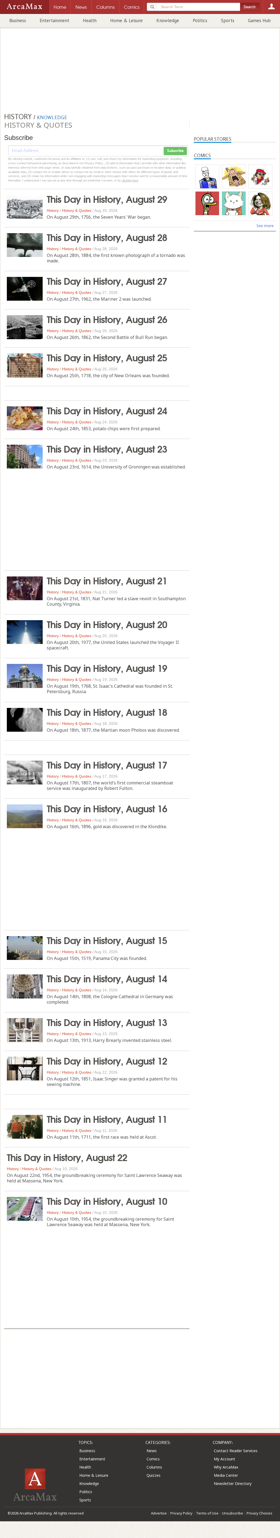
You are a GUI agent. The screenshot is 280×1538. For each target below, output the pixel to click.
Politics (200, 20)
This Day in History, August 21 (107, 580)
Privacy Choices (259, 1513)
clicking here (130, 180)
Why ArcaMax (226, 1467)
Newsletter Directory (233, 1483)
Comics (153, 1458)
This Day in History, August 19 (107, 667)
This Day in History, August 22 (67, 1157)
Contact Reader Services (236, 1450)
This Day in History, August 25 (107, 357)
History (53, 210)
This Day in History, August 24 (107, 410)
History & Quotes (76, 210)
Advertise (159, 1513)
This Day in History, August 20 (107, 624)
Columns (154, 1467)
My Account (224, 1458)
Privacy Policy (181, 1513)
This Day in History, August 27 (107, 280)
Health (90, 20)
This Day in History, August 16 (107, 808)
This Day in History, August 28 (107, 237)
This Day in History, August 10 (107, 1200)
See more (265, 225)
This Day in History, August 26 (107, 319)
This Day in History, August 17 (107, 764)
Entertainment (54, 20)
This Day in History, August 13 (107, 1022)
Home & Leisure (126, 20)
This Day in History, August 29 (107, 198)
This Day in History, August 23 (107, 448)
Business (17, 20)
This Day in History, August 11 (107, 1118)
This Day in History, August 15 (107, 940)
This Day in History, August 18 (107, 711)
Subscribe (175, 151)
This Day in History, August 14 (107, 978)
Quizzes (154, 1475)
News (152, 1450)
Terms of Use (207, 1513)
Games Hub (259, 20)
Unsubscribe (232, 1513)
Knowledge (167, 20)
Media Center (226, 1475)
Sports (227, 20)
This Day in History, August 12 (107, 1060)
